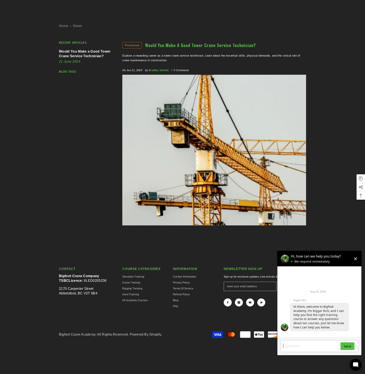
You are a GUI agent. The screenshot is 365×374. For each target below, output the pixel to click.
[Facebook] (228, 302)
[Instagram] (239, 302)
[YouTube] (250, 302)
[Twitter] (261, 302)
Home (63, 26)
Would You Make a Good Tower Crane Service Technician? (190, 45)
